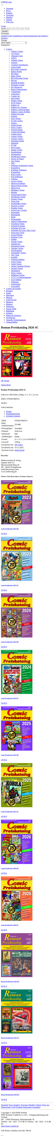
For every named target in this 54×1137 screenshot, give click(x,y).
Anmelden (36, 1107)
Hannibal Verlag (17, 141)
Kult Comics (16, 174)
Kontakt (19, 1107)
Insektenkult (16, 154)
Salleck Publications (19, 221)
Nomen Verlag (17, 199)
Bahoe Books (16, 71)
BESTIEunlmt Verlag (19, 78)
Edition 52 (15, 105)
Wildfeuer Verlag (17, 275)
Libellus (14, 179)
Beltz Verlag (16, 76)
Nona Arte (15, 201)
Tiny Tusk (15, 255)
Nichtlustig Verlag (18, 197)
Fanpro (14, 123)
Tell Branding (16, 251)
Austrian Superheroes (19, 65)
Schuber (9, 313)
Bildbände (10, 311)
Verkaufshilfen (12, 322)
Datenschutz (6, 1107)
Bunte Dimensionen (19, 89)
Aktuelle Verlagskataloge (16, 320)
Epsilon (14, 116)
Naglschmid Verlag (18, 195)
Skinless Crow (17, 237)
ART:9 (13, 58)
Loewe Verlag (16, 181)
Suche (3, 28)
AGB (13, 1107)
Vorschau (9, 15)
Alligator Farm (17, 56)
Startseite (9, 8)
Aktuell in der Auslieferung (12, 36)
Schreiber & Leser (18, 228)
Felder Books (16, 125)
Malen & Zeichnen (13, 315)
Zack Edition (16, 280)
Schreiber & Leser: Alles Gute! (23, 230)
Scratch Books (17, 235)
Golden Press (16, 134)
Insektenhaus (16, 152)
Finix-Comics (16, 127)
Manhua (9, 304)
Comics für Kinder (13, 289)
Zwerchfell (15, 286)
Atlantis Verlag (17, 60)
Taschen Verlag (17, 248)
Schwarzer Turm (17, 233)
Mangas (9, 297)
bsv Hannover (16, 87)
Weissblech (15, 271)
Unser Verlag (16, 262)
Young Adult (11, 309)
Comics (9, 49)
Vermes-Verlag (17, 268)
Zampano (15, 282)
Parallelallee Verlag (18, 204)
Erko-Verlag (16, 118)
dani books (15, 98)
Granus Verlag (16, 136)
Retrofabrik (15, 215)
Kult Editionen (17, 177)
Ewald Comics (17, 121)
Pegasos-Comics (17, 206)
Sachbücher (10, 318)
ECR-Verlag (16, 103)
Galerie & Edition (18, 132)
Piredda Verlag (17, 208)
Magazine (10, 295)
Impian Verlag (16, 150)
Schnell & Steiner (18, 226)
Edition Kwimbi (17, 114)
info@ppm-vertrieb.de (10, 1126)
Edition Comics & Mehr (20, 112)
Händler (9, 17)
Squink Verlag (16, 242)
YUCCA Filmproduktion (21, 277)
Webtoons (10, 306)
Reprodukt (15, 212)
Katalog (9, 13)
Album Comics (17, 51)
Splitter (14, 239)
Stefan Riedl (6, 385)
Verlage (9, 20)
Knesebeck (15, 168)
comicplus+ (15, 94)
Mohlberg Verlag (17, 190)
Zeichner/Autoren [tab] (13, 416)
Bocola (14, 80)
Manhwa (9, 302)
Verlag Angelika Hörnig (20, 266)
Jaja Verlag (15, 161)
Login (3, 26)
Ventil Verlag (16, 264)
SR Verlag (5, 381)
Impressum (27, 1107)
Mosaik (14, 192)
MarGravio (15, 188)
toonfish (14, 257)
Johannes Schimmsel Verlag (22, 165)
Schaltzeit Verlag (17, 224)
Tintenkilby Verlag (18, 253)
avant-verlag (16, 67)
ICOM (13, 145)
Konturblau (15, 172)
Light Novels (11, 300)
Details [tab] (9, 411)
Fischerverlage (17, 130)
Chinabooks (16, 92)
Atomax (14, 63)
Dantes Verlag (16, 101)
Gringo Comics (17, 139)
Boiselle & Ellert (17, 83)
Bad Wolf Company (19, 69)
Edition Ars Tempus (19, 107)
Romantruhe (16, 219)
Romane (9, 291)
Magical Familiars (18, 183)
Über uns (9, 22)
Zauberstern (15, 284)
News (8, 11)
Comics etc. (15, 96)
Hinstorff (14, 143)
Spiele (8, 293)
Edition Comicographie (20, 110)
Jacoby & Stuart (17, 159)
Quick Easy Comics (19, 210)
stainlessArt (15, 244)
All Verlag (15, 54)
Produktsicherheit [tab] (13, 414)
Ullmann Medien (17, 259)
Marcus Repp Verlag (19, 186)
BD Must (14, 74)
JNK (13, 163)
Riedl (13, 217)
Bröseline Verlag (17, 85)
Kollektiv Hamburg (18, 170)
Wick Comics (16, 273)
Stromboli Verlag (17, 246)
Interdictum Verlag (18, 157)
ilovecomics (15, 148)
